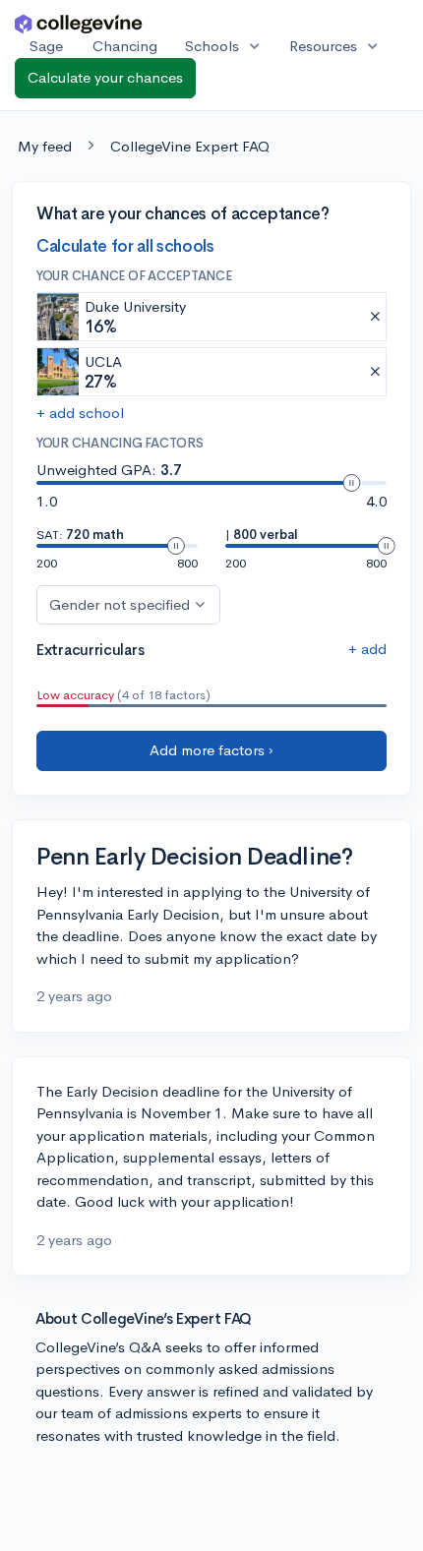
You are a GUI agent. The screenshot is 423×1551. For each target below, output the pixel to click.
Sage (46, 45)
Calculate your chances (105, 77)
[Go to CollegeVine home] (79, 23)
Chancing (124, 45)
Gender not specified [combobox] (119, 604)
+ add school (80, 412)
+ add (367, 648)
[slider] (351, 483)
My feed (45, 146)
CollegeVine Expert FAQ (190, 146)
